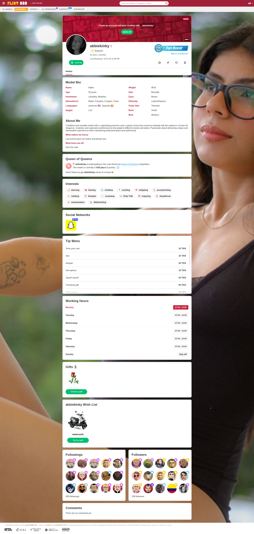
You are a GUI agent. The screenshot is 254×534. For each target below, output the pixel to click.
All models (7, 9)
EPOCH (49, 525)
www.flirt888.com (31, 525)
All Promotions (49, 9)
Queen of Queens (129, 164)
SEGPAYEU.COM (60, 525)
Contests (63, 9)
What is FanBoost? (179, 54)
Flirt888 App (79, 9)
